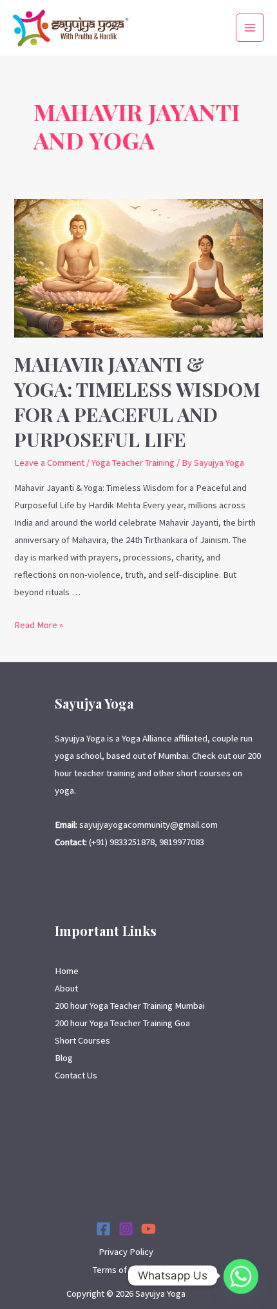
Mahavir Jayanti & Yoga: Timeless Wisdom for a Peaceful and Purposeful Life (137, 401)
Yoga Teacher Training (133, 462)
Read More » (38, 625)
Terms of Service (125, 1270)
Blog (64, 1058)
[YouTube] (148, 1228)
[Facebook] (103, 1228)
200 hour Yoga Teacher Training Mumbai (130, 1005)
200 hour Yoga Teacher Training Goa (122, 1023)
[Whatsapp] (241, 1275)
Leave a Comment (49, 462)
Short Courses (82, 1040)
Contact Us (76, 1075)
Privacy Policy (126, 1251)
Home (67, 971)
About (66, 988)
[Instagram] (126, 1228)
